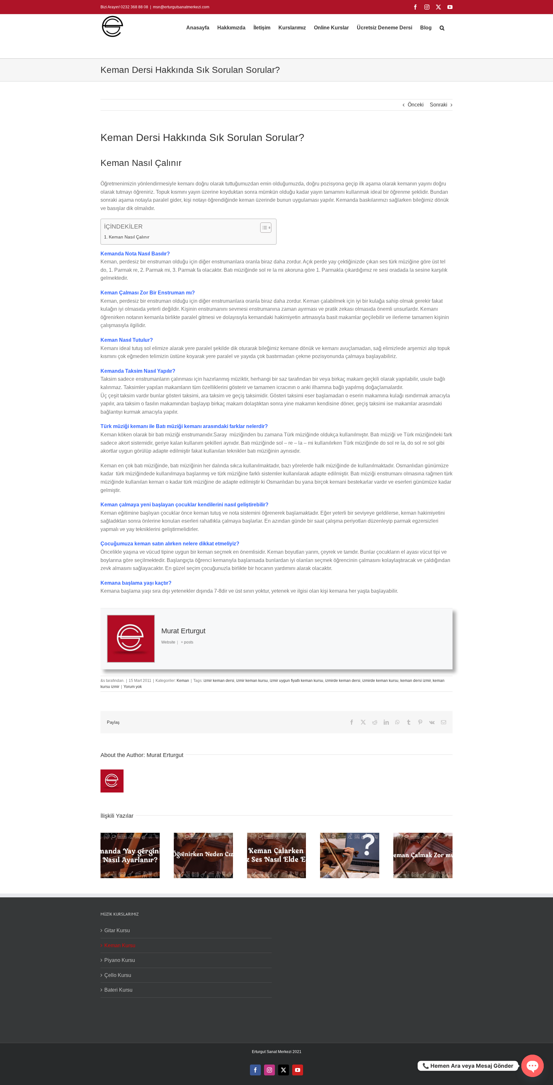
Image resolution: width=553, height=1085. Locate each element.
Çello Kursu (117, 975)
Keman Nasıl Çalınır (129, 236)
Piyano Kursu (119, 960)
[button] (442, 27)
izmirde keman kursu (380, 680)
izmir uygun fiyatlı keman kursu (296, 680)
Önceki (416, 104)
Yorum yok (133, 686)
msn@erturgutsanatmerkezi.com (181, 7)
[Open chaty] (532, 1066)
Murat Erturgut (183, 631)
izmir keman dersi (219, 680)
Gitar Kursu (117, 930)
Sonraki (438, 104)
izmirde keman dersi (342, 680)
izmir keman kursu (252, 680)
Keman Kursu (119, 945)
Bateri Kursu (118, 990)
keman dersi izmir (415, 680)
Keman (183, 680)
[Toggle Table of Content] (262, 227)
